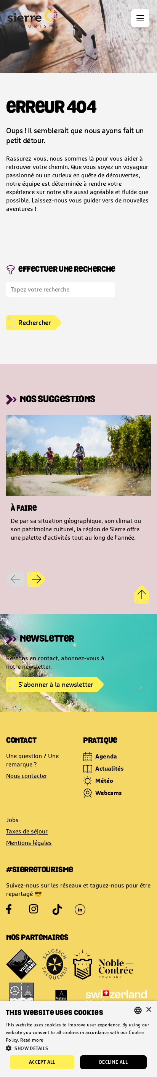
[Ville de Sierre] (21, 964)
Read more (31, 1040)
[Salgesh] (55, 964)
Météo (104, 780)
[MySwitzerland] (116, 998)
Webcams (108, 793)
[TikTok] (57, 909)
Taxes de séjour (27, 831)
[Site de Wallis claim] (61, 998)
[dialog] (78, 1039)
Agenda (106, 756)
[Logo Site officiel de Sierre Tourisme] (33, 19)
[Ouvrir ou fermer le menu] (140, 18)
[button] (78, 1048)
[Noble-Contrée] (103, 964)
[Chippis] (21, 998)
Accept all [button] (42, 1062)
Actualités (109, 768)
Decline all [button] (113, 1062)
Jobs (12, 820)
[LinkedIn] (80, 909)
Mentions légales (29, 842)
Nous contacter (26, 775)
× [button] (148, 1010)
